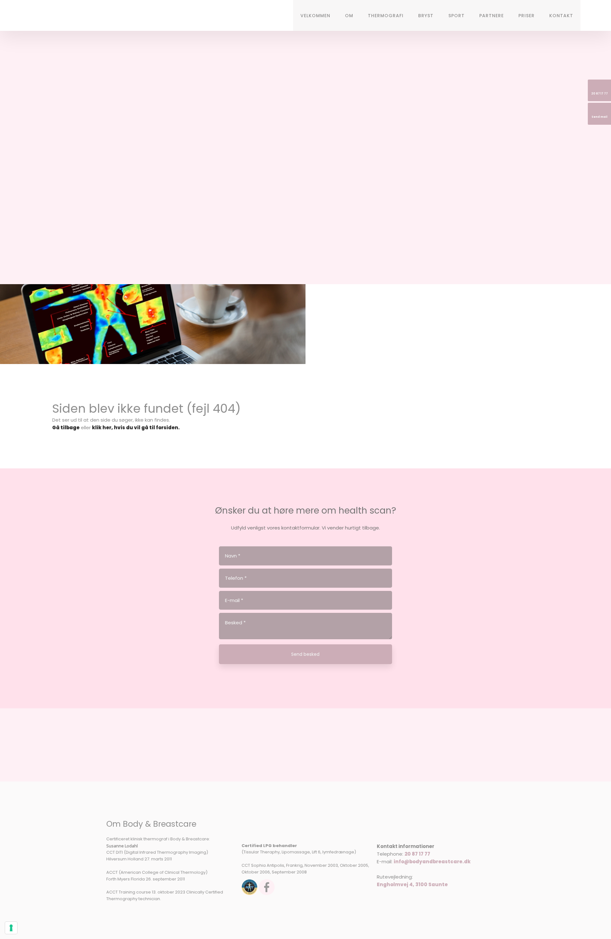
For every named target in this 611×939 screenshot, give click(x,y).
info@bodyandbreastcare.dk (432, 861)
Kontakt (561, 15)
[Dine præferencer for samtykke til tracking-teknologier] (11, 928)
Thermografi (386, 15)
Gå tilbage (66, 427)
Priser (526, 15)
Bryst (425, 15)
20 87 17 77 (417, 854)
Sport (456, 15)
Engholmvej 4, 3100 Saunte (412, 884)
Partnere (491, 15)
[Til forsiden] (66, 16)
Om (349, 15)
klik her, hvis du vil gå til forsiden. (136, 427)
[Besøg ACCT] (249, 887)
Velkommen (315, 15)
